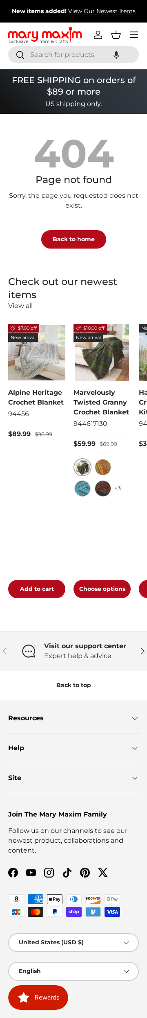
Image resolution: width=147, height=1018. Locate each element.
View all (20, 306)
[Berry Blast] (82, 488)
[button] (116, 54)
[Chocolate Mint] (103, 488)
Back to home (74, 239)
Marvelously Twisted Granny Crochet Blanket (101, 402)
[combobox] (73, 54)
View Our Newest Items (102, 11)
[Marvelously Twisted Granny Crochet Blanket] (102, 352)
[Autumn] (103, 467)
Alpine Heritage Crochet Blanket (36, 397)
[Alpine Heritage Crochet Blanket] (36, 352)
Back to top (73, 685)
